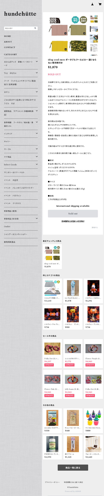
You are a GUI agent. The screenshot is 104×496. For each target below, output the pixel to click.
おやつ (6, 92)
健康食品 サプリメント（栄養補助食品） (19, 113)
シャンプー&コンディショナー (15, 234)
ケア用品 (7, 157)
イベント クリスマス (12, 203)
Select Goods (10, 165)
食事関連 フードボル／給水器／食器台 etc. (18, 124)
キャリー (7, 141)
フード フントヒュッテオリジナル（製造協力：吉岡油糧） (20, 83)
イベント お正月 (11, 180)
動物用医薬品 (9, 242)
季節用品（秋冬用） (11, 219)
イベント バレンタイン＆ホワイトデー (19, 188)
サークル (7, 149)
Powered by (70, 491)
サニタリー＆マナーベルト (14, 172)
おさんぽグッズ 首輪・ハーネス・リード (18, 64)
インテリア (8, 134)
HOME (7, 36)
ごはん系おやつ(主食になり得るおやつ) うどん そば (21, 102)
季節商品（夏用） (10, 211)
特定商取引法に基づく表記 (73, 482)
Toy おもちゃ (10, 73)
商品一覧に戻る (73, 467)
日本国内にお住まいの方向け (73, 221)
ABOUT (8, 42)
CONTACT (9, 47)
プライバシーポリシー (52, 482)
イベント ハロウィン (12, 195)
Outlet (7, 226)
